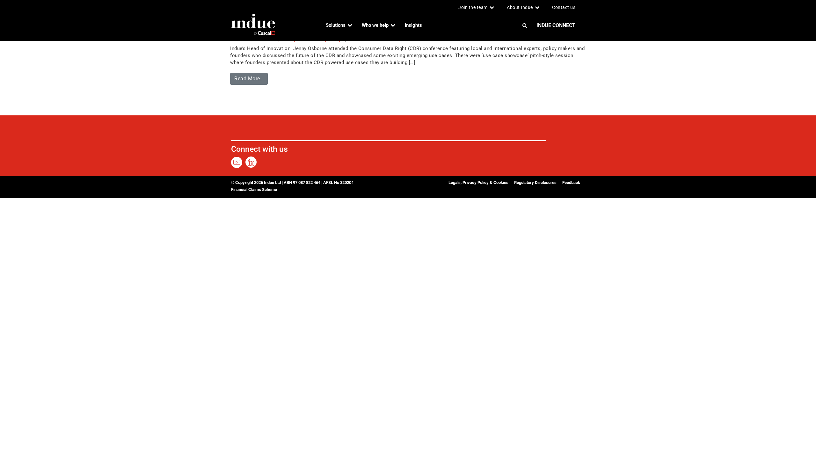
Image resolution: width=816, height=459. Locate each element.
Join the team (473, 7)
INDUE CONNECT (555, 25)
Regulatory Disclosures (535, 182)
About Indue (520, 7)
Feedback (571, 182)
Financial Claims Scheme (254, 189)
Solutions (336, 25)
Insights (413, 25)
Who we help (375, 25)
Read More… (251, 77)
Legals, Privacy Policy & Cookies (478, 182)
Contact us (563, 7)
